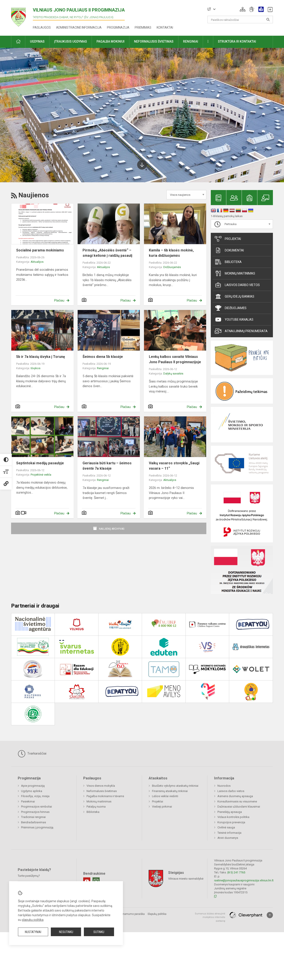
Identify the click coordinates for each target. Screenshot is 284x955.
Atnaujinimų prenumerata (246, 331)
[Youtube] (86, 880)
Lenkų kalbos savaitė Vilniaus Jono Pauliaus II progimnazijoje (175, 359)
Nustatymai (33, 932)
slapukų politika (32, 920)
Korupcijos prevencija (231, 822)
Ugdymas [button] (37, 41)
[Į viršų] (270, 915)
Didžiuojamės (172, 267)
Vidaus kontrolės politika (233, 817)
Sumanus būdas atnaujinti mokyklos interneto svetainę (210, 917)
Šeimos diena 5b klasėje (103, 357)
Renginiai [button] (190, 41)
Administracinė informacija (79, 27)
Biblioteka (233, 262)
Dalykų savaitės (173, 373)
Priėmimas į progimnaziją (37, 827)
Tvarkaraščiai (36, 753)
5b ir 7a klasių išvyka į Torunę (40, 357)
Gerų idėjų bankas (239, 296)
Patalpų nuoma (96, 806)
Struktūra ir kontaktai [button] (237, 41)
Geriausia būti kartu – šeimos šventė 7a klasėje (107, 466)
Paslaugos (42, 27)
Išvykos (35, 368)
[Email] (96, 880)
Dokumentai (234, 250)
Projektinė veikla (41, 474)
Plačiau (59, 300)
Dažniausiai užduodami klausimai (238, 806)
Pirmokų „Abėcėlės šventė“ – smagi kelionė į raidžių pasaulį (107, 253)
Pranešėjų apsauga (229, 812)
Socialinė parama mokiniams (40, 250)
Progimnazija (118, 27)
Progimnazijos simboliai (36, 806)
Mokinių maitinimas (240, 273)
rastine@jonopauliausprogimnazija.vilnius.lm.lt (244, 880)
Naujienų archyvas (111, 528)
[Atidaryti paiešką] (268, 19)
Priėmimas (143, 27)
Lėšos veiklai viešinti (165, 796)
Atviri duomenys (227, 837)
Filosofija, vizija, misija (35, 796)
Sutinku (98, 932)
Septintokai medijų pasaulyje (40, 463)
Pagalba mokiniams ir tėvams (105, 796)
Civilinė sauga (226, 827)
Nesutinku (66, 932)
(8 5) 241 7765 (236, 872)
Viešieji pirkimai (162, 806)
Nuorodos (224, 785)
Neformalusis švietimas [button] (154, 41)
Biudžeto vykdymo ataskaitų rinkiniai (175, 785)
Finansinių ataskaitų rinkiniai (170, 791)
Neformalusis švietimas (102, 791)
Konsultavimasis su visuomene (237, 801)
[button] (243, 9)
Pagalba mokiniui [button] (110, 41)
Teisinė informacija (229, 832)
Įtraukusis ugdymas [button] (70, 41)
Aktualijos (37, 261)
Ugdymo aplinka (31, 791)
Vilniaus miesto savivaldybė (185, 878)
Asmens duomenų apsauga (235, 796)
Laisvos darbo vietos (242, 285)
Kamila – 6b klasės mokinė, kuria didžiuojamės (171, 253)
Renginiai (103, 368)
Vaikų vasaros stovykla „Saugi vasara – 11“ (174, 466)
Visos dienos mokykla (101, 785)
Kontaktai (165, 27)
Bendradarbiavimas (33, 822)
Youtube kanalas (239, 319)
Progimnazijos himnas (35, 812)
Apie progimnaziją (33, 785)
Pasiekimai (28, 801)
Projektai (233, 239)
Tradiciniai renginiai (33, 817)
